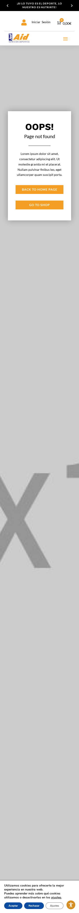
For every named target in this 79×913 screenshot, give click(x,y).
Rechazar (34, 905)
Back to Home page (39, 189)
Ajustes (54, 905)
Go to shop (39, 205)
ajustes (56, 898)
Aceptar (13, 905)
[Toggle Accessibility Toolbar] (71, 905)
